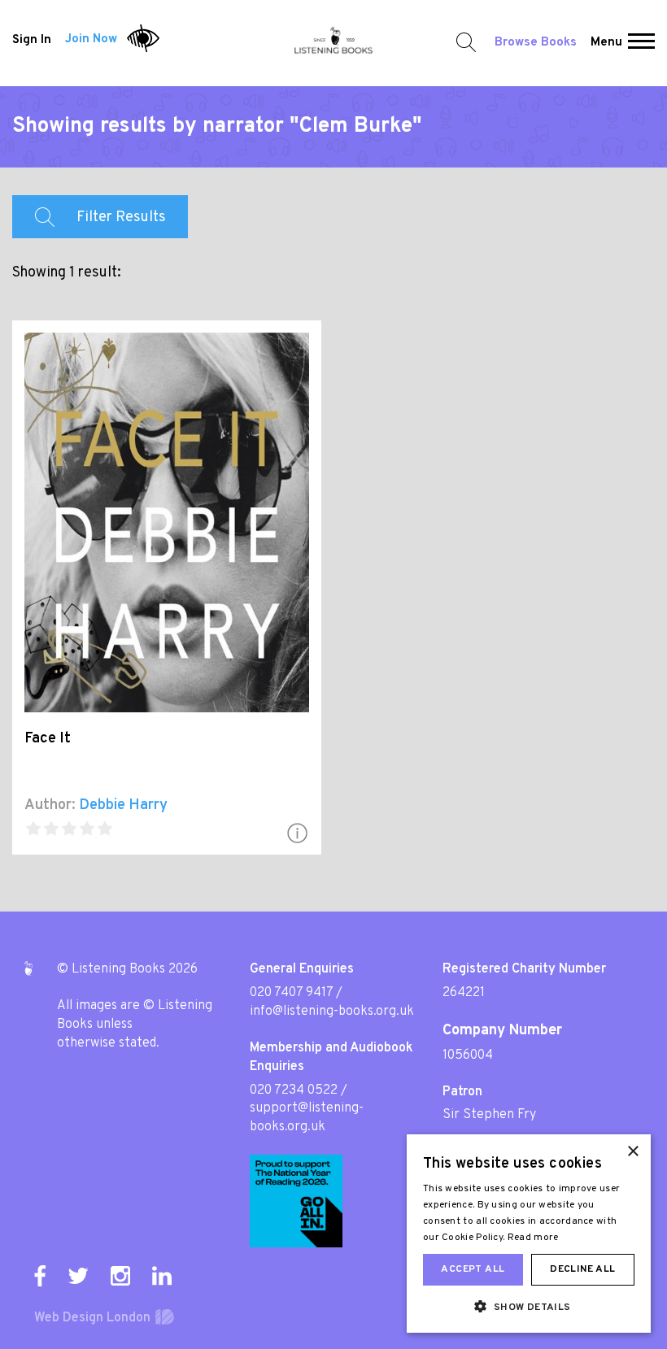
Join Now (91, 39)
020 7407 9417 (291, 993)
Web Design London (92, 1318)
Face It (47, 738)
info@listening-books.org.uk (332, 1011)
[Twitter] (78, 1276)
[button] (641, 43)
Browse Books (536, 42)
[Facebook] (40, 1275)
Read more (533, 1237)
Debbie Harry (123, 805)
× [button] (632, 1152)
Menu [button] (606, 42)
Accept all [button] (472, 1269)
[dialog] (529, 1233)
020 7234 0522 (294, 1090)
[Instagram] (120, 1276)
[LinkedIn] (162, 1276)
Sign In (31, 39)
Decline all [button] (582, 1269)
